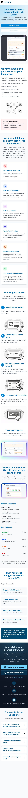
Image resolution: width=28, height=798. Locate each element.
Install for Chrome (14, 25)
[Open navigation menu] (26, 2)
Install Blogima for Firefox (15, 672)
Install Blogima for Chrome (15, 667)
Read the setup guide (18, 677)
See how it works (14, 30)
